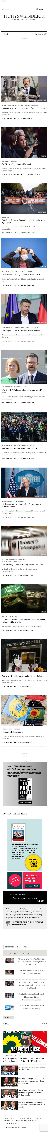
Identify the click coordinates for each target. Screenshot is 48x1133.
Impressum (37, 1118)
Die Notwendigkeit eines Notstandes (17, 164)
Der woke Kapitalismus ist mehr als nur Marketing (23, 676)
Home (6, 1118)
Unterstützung (25, 1118)
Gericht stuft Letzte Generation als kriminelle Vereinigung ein (24, 221)
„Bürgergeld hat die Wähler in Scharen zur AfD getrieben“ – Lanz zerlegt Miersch (31, 985)
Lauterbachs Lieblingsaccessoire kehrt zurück (21, 274)
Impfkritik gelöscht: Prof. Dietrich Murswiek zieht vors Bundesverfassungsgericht (31, 997)
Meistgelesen (12, 947)
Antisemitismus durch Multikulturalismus (19, 448)
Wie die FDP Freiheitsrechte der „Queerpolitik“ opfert (22, 391)
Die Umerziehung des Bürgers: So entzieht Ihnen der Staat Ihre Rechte (31, 1104)
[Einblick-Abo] (25, 845)
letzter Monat (27, 954)
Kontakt (14, 1118)
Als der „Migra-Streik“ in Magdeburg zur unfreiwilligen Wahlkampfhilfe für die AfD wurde (32, 962)
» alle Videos (43, 1023)
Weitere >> (8, 1018)
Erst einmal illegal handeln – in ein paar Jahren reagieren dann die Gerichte (31, 1081)
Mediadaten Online (10, 1123)
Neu (25, 947)
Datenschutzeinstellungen (26, 1121)
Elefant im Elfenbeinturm (12, 732)
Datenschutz (9, 1121)
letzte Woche (14, 954)
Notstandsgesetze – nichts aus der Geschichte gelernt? (24, 108)
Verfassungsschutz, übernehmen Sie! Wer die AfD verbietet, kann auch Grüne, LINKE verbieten (24, 1059)
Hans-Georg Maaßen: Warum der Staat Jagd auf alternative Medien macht (30, 1092)
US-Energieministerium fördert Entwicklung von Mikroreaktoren (22, 505)
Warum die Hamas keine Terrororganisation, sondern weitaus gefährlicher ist (24, 620)
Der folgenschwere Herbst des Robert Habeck (21, 330)
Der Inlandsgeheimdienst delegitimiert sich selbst (22, 564)
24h (5, 954)
